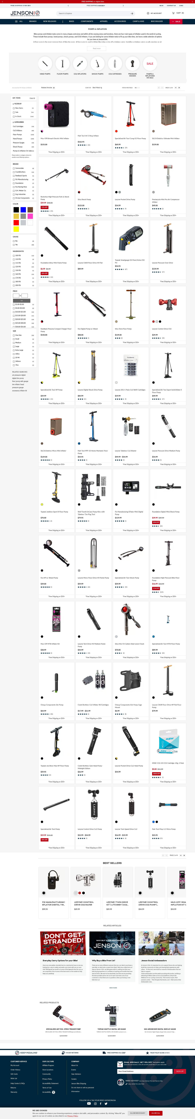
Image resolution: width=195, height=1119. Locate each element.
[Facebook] (101, 1104)
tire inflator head (18, 384)
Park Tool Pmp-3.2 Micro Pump (163, 829)
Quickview (63, 1035)
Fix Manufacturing (24, 179)
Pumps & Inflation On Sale (23, 151)
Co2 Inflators (23, 130)
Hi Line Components (24, 198)
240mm (24, 361)
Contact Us (171, 5)
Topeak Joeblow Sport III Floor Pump (54, 512)
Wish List (14, 1078)
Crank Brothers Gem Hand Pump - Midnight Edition (90, 767)
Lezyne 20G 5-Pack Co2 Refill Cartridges (130, 390)
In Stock (18, 116)
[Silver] (23, 222)
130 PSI (24, 270)
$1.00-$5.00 (24, 304)
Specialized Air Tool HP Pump (51, 390)
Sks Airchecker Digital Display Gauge (160, 1029)
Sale (178, 21)
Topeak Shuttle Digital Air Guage (112, 1029)
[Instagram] (96, 1104)
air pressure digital (19, 375)
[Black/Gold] (79, 382)
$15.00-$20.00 (24, 315)
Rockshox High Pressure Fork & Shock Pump (55, 198)
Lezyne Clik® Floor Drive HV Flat (90, 263)
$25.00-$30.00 (24, 323)
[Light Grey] (119, 192)
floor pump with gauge (20, 381)
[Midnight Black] (79, 758)
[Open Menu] (50, 13)
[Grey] (23, 216)
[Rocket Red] (116, 131)
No (24, 241)
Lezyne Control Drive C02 (162, 329)
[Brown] (30, 209)
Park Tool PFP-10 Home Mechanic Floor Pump (93, 452)
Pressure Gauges (23, 143)
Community (46, 1074)
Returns (13, 1088)
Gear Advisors (76, 1074)
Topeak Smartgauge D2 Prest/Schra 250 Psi (130, 261)
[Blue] (23, 209)
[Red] (16, 222)
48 (135, 87)
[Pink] (30, 216)
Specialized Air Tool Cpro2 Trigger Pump (63, 1029)
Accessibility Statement (50, 1083)
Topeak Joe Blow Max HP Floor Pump (55, 766)
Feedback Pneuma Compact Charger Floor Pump (56, 330)
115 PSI (24, 263)
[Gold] (16, 216)
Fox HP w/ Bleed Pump (49, 578)
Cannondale (24, 168)
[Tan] (116, 321)
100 (138, 87)
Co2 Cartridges (23, 126)
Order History (15, 1070)
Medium (24, 343)
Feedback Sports (24, 176)
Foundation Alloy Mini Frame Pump (53, 263)
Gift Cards (14, 1074)
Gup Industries (24, 194)
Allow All (156, 1113)
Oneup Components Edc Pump (52, 705)
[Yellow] (16, 229)
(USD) (181, 5)
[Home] (25, 13)
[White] (30, 222)
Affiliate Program (48, 1065)
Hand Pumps (23, 139)
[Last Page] (179, 87)
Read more (96, 48)
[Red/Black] (42, 321)
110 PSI (24, 259)
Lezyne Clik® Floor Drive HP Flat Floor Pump (166, 706)
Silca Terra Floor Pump (123, 329)
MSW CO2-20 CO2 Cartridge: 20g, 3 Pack (168, 763)
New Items (19, 108)
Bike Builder (157, 21)
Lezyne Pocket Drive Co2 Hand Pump (129, 766)
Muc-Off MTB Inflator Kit (50, 644)
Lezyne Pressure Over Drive (162, 263)
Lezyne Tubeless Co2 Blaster (125, 451)
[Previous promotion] (68, 6)
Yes (24, 245)
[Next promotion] (123, 6)
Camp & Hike (138, 21)
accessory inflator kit (19, 390)
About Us (74, 1065)
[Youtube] (89, 1104)
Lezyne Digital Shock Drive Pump (90, 390)
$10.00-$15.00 (24, 312)
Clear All (32, 98)
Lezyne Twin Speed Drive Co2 (126, 829)
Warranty (14, 1092)
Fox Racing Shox (24, 187)
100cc (24, 354)
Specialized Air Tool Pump (50, 829)
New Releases (49, 21)
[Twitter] (106, 1104)
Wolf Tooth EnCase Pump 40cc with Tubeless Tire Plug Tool (91, 513)
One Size (24, 335)
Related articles (47, 88)
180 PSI (24, 281)
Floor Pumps (23, 134)
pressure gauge (18, 387)
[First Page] (158, 87)
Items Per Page (127, 87)
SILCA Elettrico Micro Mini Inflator (53, 451)
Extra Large (24, 350)
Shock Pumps (23, 147)
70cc (24, 365)
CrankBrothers (24, 172)
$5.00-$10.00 (24, 308)
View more (113, 987)
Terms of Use (46, 1088)
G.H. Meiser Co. (24, 190)
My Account (15, 1065)
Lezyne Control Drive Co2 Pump (90, 829)
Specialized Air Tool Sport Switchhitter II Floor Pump (167, 391)
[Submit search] (132, 14)
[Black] (16, 209)
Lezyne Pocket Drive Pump (125, 199)
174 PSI (24, 278)
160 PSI (24, 274)
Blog (161, 5)
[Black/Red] (79, 192)
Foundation (24, 183)
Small (24, 339)
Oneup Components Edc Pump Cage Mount (128, 706)
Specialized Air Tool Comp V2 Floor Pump (130, 138)
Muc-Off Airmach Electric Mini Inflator (55, 138)
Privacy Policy (72, 1116)
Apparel (104, 21)
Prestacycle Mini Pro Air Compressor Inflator (165, 201)
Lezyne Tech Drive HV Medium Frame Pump (91, 645)
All (21, 21)
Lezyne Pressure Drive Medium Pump (166, 451)
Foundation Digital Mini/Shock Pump (165, 512)
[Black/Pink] (42, 131)
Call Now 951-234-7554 (136, 1084)
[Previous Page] (162, 87)
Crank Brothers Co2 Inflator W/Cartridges (93, 705)
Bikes (71, 21)
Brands (33, 21)
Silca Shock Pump (84, 199)
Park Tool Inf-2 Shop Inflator (88, 136)
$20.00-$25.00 (24, 319)
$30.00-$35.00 (24, 327)
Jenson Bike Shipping (78, 1083)
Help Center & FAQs (18, 1083)
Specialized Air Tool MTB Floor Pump (166, 644)
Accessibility (46, 1092)
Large (24, 346)
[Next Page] (175, 87)
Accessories (120, 21)
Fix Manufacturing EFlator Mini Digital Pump (129, 513)
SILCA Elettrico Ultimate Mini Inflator (166, 138)
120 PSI (24, 267)
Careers (74, 1079)
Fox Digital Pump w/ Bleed (88, 329)
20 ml (24, 357)
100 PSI (24, 255)
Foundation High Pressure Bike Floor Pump (165, 579)
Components (87, 21)
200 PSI (24, 285)
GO (22, 300)
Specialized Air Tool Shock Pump (127, 578)
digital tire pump (18, 378)
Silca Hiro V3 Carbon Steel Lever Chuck (129, 644)
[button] (24, 104)
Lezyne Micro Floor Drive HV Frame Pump (93, 578)
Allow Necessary (137, 1113)
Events (73, 1070)
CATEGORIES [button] (19, 122)
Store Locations (47, 1070)
